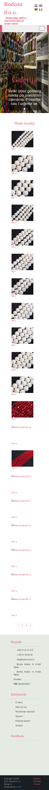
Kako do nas (21, 707)
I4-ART (19, 786)
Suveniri (19, 716)
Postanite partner (23, 720)
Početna (36, 778)
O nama (19, 702)
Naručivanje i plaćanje (25, 711)
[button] (3, 72)
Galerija (24, 79)
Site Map (37, 781)
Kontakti (19, 725)
